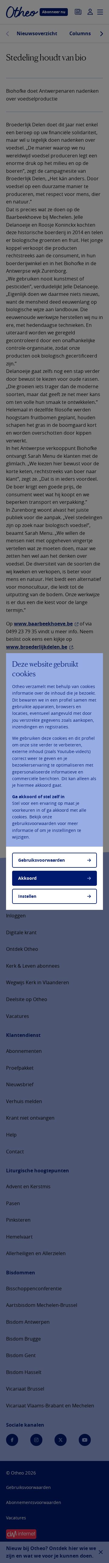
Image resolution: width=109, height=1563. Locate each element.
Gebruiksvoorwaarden (41, 860)
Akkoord (27, 878)
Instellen (27, 896)
